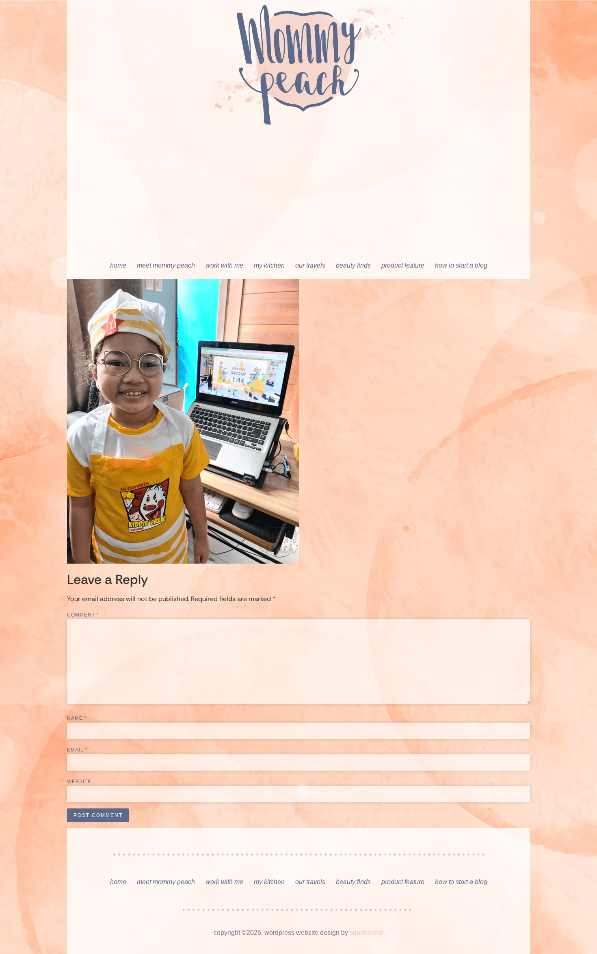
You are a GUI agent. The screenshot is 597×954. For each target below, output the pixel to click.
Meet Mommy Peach (166, 265)
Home (118, 265)
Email (77, 749)
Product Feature (402, 265)
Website (79, 781)
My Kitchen (269, 265)
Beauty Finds (353, 265)
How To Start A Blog (461, 265)
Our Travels (310, 265)
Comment (83, 614)
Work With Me (224, 265)
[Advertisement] (298, 195)
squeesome (366, 932)
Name (77, 718)
